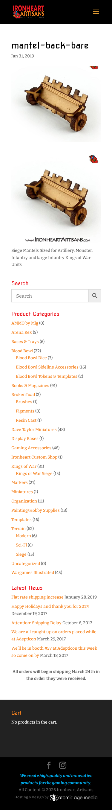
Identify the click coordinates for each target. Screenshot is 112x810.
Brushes (24, 401)
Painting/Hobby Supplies (35, 510)
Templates (21, 519)
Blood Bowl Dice (31, 357)
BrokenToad (23, 394)
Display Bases (25, 438)
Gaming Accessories (31, 447)
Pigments (25, 411)
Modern (23, 535)
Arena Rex (21, 332)
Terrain (18, 528)
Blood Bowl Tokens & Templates (46, 376)
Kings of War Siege (34, 473)
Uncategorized (25, 563)
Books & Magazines (30, 385)
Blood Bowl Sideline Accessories (47, 367)
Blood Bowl (22, 351)
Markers (19, 482)
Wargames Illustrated (32, 572)
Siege (21, 554)
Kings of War (23, 466)
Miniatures (22, 491)
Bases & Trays (25, 341)
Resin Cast (26, 420)
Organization (24, 501)
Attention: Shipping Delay (36, 622)
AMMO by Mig (24, 323)
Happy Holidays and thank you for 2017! (50, 606)
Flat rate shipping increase (37, 597)
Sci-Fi (21, 545)
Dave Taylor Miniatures (34, 429)
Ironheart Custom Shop (34, 457)
